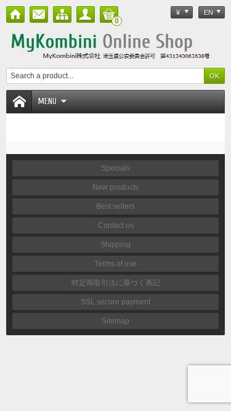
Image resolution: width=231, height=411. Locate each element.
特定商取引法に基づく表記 (115, 283)
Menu (47, 101)
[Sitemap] (62, 14)
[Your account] (85, 14)
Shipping (115, 244)
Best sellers (115, 206)
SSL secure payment (115, 302)
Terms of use (115, 263)
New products (115, 187)
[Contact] (38, 14)
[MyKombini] (115, 45)
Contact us (116, 225)
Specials (115, 168)
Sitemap (115, 321)
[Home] (15, 14)
